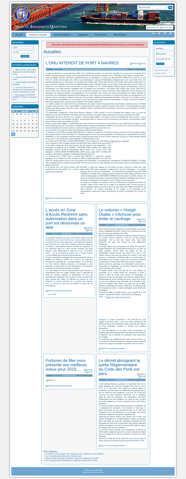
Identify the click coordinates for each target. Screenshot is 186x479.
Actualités (58, 69)
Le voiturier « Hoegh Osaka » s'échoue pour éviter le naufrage (120, 214)
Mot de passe (161, 54)
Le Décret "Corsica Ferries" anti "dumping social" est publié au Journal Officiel (74, 454)
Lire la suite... (52, 294)
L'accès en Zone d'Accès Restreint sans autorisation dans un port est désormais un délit (25, 90)
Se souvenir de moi (163, 59)
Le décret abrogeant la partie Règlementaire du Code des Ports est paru (119, 367)
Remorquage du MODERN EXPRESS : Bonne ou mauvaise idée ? (25, 97)
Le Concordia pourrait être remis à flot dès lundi (63, 456)
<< (13, 111)
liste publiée (52, 130)
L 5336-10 (76, 260)
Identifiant (159, 48)
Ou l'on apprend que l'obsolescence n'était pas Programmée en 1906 (71, 460)
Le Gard (102, 330)
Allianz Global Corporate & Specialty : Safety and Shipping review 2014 (72, 458)
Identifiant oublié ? (160, 73)
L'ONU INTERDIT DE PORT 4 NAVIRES (82, 63)
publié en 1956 (138, 441)
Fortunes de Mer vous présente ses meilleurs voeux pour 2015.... (66, 364)
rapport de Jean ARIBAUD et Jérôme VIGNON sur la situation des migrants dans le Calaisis (69, 281)
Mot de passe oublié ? (161, 70)
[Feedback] (184, 222)
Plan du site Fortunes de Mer (93, 472)
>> (36, 111)
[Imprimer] (134, 63)
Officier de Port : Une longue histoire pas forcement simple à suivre (24, 72)
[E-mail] (142, 63)
